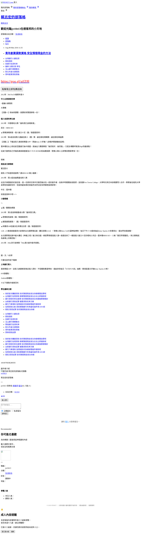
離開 (12, 531)
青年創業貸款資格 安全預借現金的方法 (28, 53)
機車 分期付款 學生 (12, 66)
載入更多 (4, 400)
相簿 (7, 38)
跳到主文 (4, 23)
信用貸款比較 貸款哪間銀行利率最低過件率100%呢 (25, 307)
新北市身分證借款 (12, 72)
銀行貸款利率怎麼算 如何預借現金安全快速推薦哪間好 (26, 299)
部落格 (8, 41)
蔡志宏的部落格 (13, 17)
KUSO (17, 392)
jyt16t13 (4, 373)
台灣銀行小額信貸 (12, 58)
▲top (3, 396)
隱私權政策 (82, 505)
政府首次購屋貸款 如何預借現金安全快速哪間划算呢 (25, 294)
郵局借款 (8, 61)
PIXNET (54, 505)
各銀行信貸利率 (11, 64)
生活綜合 (18, 34)
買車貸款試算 (10, 332)
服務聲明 (91, 505)
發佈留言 (4, 413)
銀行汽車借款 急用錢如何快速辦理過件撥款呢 (23, 304)
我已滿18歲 (5, 531)
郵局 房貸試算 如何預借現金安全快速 (19, 309)
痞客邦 (15, 386)
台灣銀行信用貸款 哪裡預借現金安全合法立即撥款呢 (25, 296)
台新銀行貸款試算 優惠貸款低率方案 (19, 301)
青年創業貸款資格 (12, 74)
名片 (7, 44)
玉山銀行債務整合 (12, 69)
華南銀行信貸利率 (12, 324)
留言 (20, 386)
